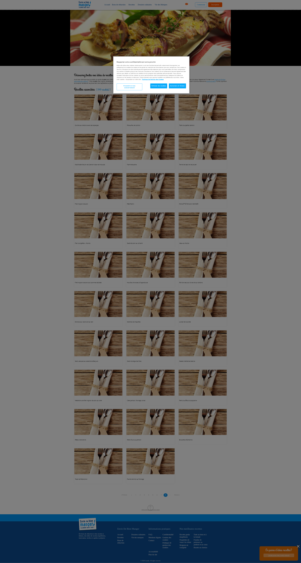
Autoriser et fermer (177, 86)
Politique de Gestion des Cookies (153, 79)
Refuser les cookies (159, 86)
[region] (151, 75)
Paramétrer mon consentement (129, 87)
